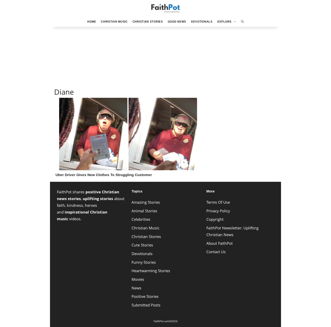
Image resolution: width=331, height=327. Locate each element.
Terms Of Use (218, 202)
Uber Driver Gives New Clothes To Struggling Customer (104, 175)
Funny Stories (144, 262)
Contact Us (216, 251)
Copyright (215, 219)
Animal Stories (144, 210)
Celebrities (141, 219)
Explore (224, 21)
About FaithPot (219, 243)
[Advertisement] (165, 51)
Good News (177, 21)
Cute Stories (142, 244)
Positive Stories (145, 296)
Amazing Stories (146, 202)
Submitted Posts (146, 305)
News (136, 287)
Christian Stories (148, 21)
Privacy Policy (218, 210)
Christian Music (114, 21)
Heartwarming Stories (151, 270)
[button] (242, 22)
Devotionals (202, 21)
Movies (138, 279)
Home (91, 21)
